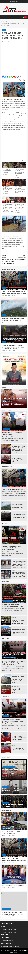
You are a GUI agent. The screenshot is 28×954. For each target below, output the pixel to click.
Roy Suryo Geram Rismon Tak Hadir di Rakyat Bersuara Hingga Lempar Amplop (18, 738)
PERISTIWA (10, 600)
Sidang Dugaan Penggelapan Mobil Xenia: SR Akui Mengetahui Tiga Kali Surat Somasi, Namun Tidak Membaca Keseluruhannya (18, 564)
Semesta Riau (14, 444)
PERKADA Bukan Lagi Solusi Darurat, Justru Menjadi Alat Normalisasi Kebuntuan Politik (12, 790)
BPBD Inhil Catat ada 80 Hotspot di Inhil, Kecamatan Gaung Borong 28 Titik (18, 506)
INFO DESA (13, 657)
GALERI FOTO (6, 657)
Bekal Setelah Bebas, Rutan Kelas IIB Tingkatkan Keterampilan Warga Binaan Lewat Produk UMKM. (13, 914)
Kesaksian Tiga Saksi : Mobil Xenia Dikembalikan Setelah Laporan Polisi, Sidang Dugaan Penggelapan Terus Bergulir (18, 575)
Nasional (13, 734)
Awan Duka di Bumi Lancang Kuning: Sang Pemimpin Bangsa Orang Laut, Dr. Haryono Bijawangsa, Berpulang (18, 449)
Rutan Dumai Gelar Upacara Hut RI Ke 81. (13, 886)
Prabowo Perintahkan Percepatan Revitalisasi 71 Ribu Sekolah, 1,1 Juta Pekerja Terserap (12, 721)
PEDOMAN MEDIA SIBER (7, 940)
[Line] (12, 77)
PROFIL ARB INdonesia (7, 943)
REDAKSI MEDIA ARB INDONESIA (10, 946)
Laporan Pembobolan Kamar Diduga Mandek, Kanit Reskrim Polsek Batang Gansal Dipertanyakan (12, 548)
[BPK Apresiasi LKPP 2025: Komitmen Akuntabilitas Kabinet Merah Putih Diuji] (6, 748)
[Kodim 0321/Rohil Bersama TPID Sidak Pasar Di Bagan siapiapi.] (14, 821)
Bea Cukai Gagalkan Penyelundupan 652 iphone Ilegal (18, 460)
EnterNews (24, 950)
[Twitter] (5, 77)
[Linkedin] (7, 77)
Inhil (4, 29)
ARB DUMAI (14, 835)
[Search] (23, 17)
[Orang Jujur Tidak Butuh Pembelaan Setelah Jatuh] (14, 398)
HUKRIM (5, 542)
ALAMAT (3, 926)
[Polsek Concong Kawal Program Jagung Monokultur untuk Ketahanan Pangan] (6, 689)
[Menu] (2, 17)
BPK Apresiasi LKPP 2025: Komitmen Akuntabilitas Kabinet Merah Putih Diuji (17, 748)
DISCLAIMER (4, 935)
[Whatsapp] (10, 77)
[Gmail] (16, 77)
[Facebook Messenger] (18, 77)
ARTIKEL (4, 401)
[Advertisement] (14, 59)
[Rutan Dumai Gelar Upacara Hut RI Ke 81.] (14, 874)
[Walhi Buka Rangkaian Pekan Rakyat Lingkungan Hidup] (14, 421)
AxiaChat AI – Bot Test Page (8, 929)
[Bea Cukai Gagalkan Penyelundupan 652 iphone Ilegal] (6, 459)
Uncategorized (6, 828)
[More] (20, 77)
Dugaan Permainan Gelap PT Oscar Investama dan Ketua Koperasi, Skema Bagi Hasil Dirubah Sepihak (13, 347)
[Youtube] (14, 77)
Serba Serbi (11, 767)
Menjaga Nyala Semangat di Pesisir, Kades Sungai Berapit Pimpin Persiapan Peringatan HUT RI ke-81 (14, 663)
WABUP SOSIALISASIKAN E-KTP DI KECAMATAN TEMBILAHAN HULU (8, 259)
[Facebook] (3, 77)
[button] (2, 17)
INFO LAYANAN (5, 938)
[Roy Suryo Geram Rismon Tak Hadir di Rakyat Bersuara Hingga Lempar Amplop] (6, 737)
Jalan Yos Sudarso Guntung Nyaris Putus (20, 257)
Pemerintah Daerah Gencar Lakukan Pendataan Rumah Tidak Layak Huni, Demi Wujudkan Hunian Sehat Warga (18, 679)
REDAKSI (5, 41)
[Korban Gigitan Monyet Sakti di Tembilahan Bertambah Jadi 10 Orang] (14, 593)
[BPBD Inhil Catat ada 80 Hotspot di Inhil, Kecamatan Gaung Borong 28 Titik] (14, 307)
